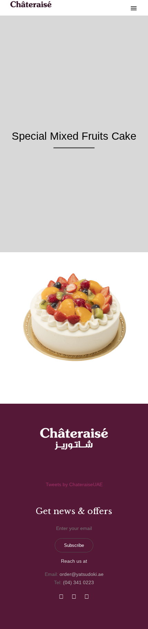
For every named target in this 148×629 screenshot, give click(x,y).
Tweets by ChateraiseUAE (74, 484)
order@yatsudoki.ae (82, 574)
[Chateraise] (31, 4)
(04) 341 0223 (78, 582)
